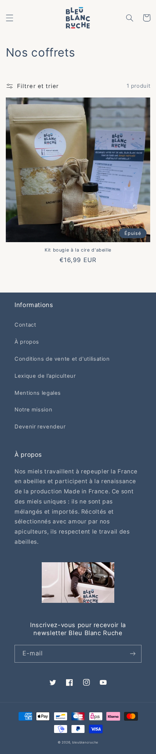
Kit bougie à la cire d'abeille (78, 250)
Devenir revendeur (40, 426)
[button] (9, 17)
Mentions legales (38, 393)
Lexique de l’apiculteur (45, 376)
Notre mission (33, 409)
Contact (25, 325)
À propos (27, 342)
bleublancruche (85, 742)
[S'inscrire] (132, 654)
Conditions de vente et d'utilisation (62, 359)
